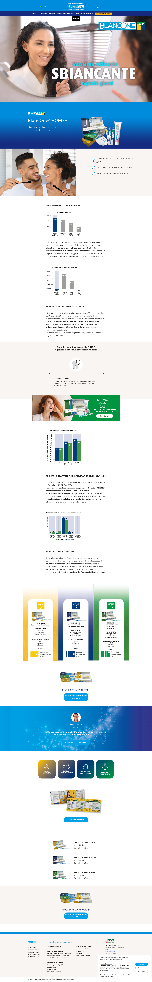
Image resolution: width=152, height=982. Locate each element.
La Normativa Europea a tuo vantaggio (59, 956)
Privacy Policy (38, 979)
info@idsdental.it (110, 951)
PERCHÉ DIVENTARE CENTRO (84, 14)
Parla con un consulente (83, 946)
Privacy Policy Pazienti (48, 979)
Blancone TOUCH (33, 950)
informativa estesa (106, 964)
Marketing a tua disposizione (56, 965)
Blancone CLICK (33, 947)
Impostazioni (141, 971)
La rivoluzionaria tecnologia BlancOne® (59, 953)
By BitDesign (70, 979)
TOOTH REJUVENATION (48, 14)
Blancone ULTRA (33, 957)
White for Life (51, 969)
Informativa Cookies (60, 979)
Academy (79, 953)
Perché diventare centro (55, 962)
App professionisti (52, 967)
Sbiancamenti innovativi (55, 951)
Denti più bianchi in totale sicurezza (58, 958)
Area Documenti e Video (83, 949)
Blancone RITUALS (34, 954)
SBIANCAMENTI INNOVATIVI (65, 14)
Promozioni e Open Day (54, 972)
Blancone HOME (33, 952)
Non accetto (141, 968)
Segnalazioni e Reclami (83, 955)
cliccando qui (103, 968)
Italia (44, 6)
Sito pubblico (80, 951)
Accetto (142, 964)
